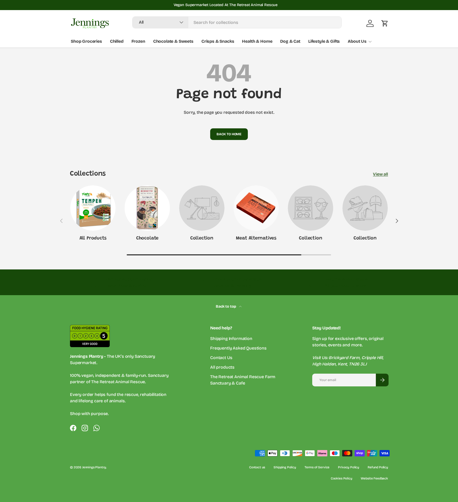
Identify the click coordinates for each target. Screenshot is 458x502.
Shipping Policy (285, 467)
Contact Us (221, 357)
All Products (93, 238)
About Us (357, 41)
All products (222, 367)
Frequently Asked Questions (238, 348)
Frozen (138, 41)
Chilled (117, 41)
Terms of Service (317, 467)
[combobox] (237, 22)
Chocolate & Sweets (173, 41)
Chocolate (147, 238)
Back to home (229, 134)
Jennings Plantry (94, 467)
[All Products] (93, 208)
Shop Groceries (86, 41)
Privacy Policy (348, 467)
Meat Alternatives (256, 238)
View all (380, 174)
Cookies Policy (341, 478)
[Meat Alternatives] (256, 208)
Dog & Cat (290, 41)
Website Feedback (374, 478)
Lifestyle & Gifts (324, 41)
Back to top (226, 306)
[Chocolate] (147, 208)
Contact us (257, 467)
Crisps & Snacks (217, 41)
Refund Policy (378, 467)
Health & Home (257, 41)
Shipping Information (231, 338)
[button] (385, 23)
